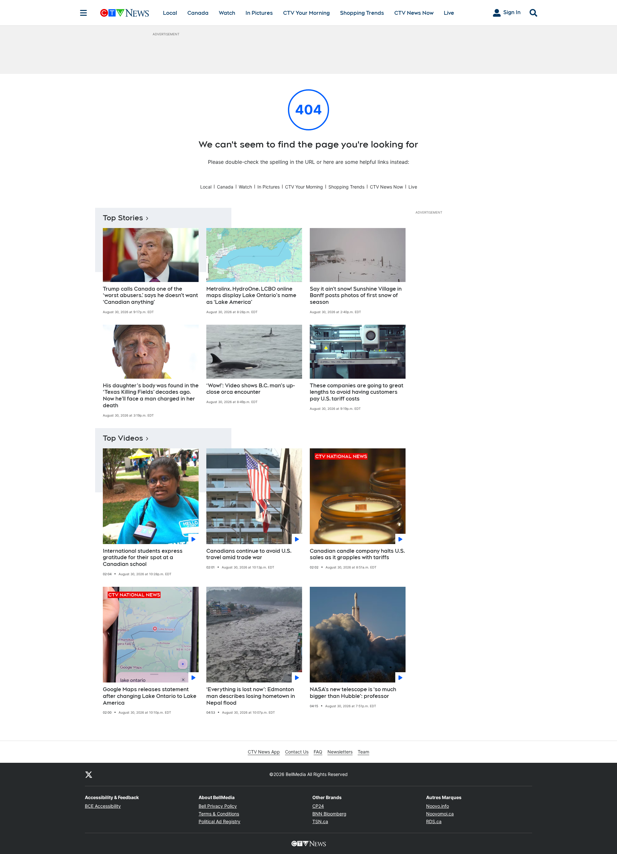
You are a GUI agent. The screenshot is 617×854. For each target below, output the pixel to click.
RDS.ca (434, 821)
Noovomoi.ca (440, 813)
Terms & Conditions (219, 813)
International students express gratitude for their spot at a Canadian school (143, 558)
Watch (227, 13)
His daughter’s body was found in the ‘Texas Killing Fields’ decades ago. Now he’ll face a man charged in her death (151, 396)
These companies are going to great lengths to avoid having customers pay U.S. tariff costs (356, 392)
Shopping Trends (362, 13)
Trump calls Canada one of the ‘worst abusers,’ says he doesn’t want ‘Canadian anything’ (150, 295)
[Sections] (83, 12)
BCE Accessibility (103, 806)
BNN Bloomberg (329, 813)
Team (363, 751)
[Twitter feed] (89, 774)
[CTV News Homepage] (124, 13)
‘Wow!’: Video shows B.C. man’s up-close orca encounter (250, 389)
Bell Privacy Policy (218, 806)
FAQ (318, 751)
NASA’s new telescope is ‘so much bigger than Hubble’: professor (353, 692)
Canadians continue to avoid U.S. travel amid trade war (248, 554)
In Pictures (259, 13)
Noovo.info (437, 806)
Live (449, 13)
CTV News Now (414, 13)
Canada (198, 13)
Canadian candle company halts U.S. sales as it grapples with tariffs (357, 554)
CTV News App (264, 751)
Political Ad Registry (219, 821)
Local (170, 13)
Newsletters (340, 751)
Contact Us (296, 751)
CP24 (318, 806)
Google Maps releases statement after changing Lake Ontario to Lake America (149, 696)
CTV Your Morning (306, 13)
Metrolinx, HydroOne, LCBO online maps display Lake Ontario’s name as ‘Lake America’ (251, 295)
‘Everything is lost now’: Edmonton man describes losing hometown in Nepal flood (250, 696)
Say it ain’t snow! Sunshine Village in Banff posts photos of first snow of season (356, 295)
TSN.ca (320, 821)
